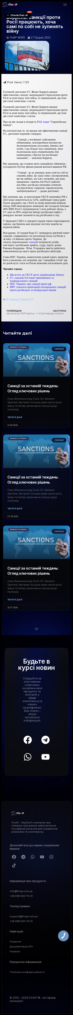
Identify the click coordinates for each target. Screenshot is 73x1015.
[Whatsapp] (27, 756)
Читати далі (14, 417)
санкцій (33, 242)
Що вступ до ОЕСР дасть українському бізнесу (37, 274)
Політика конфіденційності (27, 972)
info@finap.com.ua (21, 891)
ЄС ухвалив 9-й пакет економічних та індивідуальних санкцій (32, 279)
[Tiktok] (14, 865)
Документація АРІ (21, 946)
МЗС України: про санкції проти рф (30, 283)
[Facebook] (27, 739)
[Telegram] (45, 739)
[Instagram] (51, 857)
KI (7, 299)
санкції (14, 299)
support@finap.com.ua (24, 916)
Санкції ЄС (27, 299)
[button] (65, 4)
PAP (39, 121)
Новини (15, 951)
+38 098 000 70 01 (21, 896)
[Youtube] (45, 756)
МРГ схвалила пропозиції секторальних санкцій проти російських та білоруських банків (38, 289)
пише (46, 121)
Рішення (15, 941)
